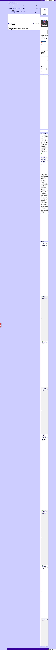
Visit (42, 66)
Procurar (55, 0)
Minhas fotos (19, 8)
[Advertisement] (43, 89)
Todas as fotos (10, 8)
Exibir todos (46, 646)
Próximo (39, 12)
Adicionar (39, 8)
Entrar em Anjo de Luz (10, 29)
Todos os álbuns (15, 8)
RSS (41, 646)
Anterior (36, 12)
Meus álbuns (23, 8)
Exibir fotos (13, 12)
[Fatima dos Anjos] (9, 12)
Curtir (9, 23)
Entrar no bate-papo (50, 649)
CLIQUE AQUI (43, 54)
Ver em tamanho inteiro (37, 23)
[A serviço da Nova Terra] (44, 47)
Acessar (45, 0)
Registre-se (41, 0)
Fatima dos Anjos (17, 11)
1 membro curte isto (13, 23)
